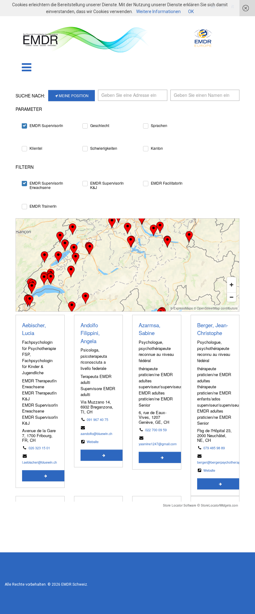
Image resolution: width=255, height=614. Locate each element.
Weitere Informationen (158, 11)
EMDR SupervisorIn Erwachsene (46, 183)
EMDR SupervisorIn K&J (107, 183)
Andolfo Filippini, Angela (90, 333)
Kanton (157, 148)
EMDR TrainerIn (43, 206)
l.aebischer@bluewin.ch (39, 462)
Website (93, 441)
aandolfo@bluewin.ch (96, 433)
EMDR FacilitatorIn (167, 183)
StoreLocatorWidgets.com (219, 505)
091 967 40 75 (97, 419)
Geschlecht (99, 125)
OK (191, 11)
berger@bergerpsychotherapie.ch (222, 462)
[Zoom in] (231, 284)
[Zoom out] (231, 297)
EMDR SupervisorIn (46, 125)
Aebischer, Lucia (34, 329)
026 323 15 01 (39, 448)
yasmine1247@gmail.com (158, 444)
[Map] (127, 265)
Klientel (36, 148)
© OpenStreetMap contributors (216, 308)
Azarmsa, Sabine (149, 329)
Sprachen (159, 125)
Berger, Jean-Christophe (212, 329)
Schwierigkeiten (103, 148)
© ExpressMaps (181, 308)
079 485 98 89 (214, 448)
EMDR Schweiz (74, 584)
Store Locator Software (179, 505)
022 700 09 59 (156, 429)
